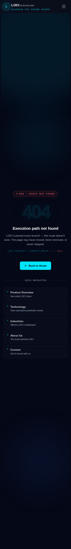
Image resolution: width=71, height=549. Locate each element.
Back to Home (38, 265)
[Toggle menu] (64, 6)
